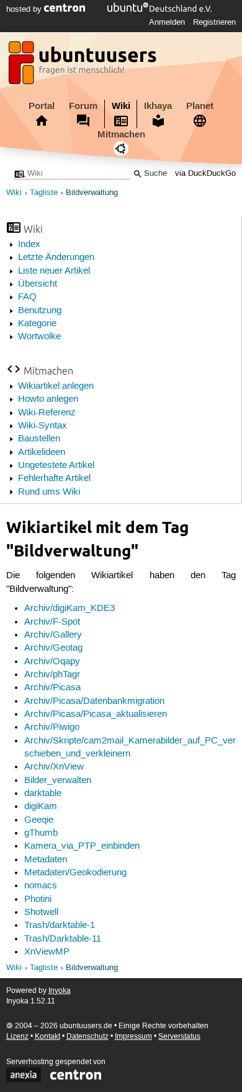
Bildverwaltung (92, 192)
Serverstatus (179, 1036)
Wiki (121, 106)
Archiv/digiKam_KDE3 (69, 608)
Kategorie (37, 323)
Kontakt (47, 1036)
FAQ (27, 297)
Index (29, 244)
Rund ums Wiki (49, 492)
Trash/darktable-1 (59, 925)
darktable (42, 793)
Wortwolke (39, 336)
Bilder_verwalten (57, 780)
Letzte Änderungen (56, 257)
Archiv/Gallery (53, 635)
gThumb (41, 833)
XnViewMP (46, 952)
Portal (42, 106)
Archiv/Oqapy (52, 661)
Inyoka (59, 990)
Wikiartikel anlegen (56, 386)
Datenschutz (87, 1036)
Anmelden (167, 22)
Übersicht (37, 284)
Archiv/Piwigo (51, 727)
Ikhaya (158, 106)
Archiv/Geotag (53, 648)
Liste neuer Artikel (54, 271)
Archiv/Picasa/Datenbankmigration (94, 701)
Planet (199, 106)
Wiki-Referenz (47, 412)
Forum (83, 106)
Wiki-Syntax (42, 425)
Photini (38, 899)
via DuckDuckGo (205, 173)
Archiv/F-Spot (52, 622)
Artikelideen (41, 452)
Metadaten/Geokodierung (75, 872)
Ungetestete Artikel (56, 465)
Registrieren (214, 22)
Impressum (133, 1036)
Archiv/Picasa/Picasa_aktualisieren (95, 714)
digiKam (40, 806)
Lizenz (17, 1036)
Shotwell (41, 912)
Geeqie (38, 820)
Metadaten (45, 859)
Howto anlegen (48, 399)
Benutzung (39, 310)
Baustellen (39, 438)
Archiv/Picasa (52, 687)
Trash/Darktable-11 (62, 939)
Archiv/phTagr (52, 674)
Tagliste (44, 192)
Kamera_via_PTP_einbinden (82, 846)
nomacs (40, 885)
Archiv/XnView (54, 767)
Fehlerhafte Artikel (54, 478)
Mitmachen (121, 134)
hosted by (25, 9)
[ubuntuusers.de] (83, 66)
